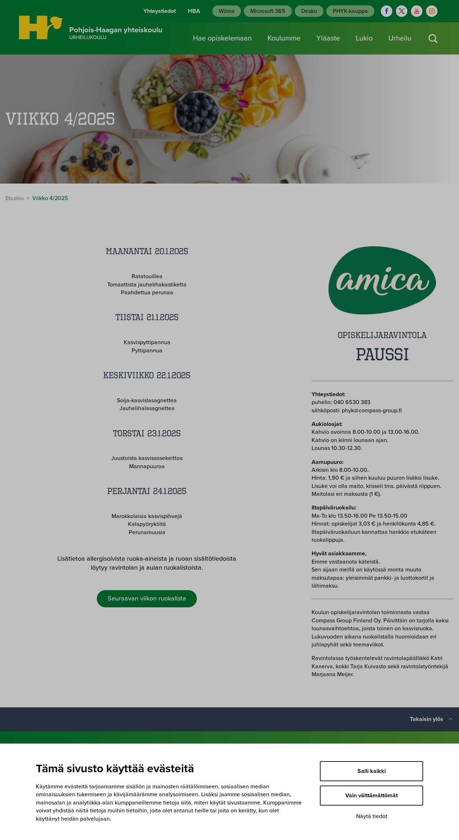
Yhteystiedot (159, 11)
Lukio (364, 38)
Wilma (227, 11)
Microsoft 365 (267, 11)
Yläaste (328, 38)
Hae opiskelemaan (222, 38)
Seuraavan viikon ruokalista (147, 598)
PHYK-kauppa (350, 11)
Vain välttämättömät (371, 795)
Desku (309, 11)
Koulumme (284, 38)
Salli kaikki (372, 771)
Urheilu (399, 38)
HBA (194, 11)
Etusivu (14, 198)
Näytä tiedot (371, 816)
